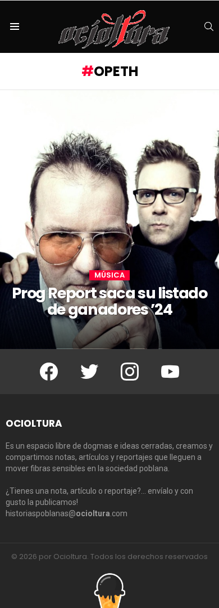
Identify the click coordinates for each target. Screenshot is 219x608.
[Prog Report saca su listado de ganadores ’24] (109, 219)
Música (109, 275)
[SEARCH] (208, 26)
